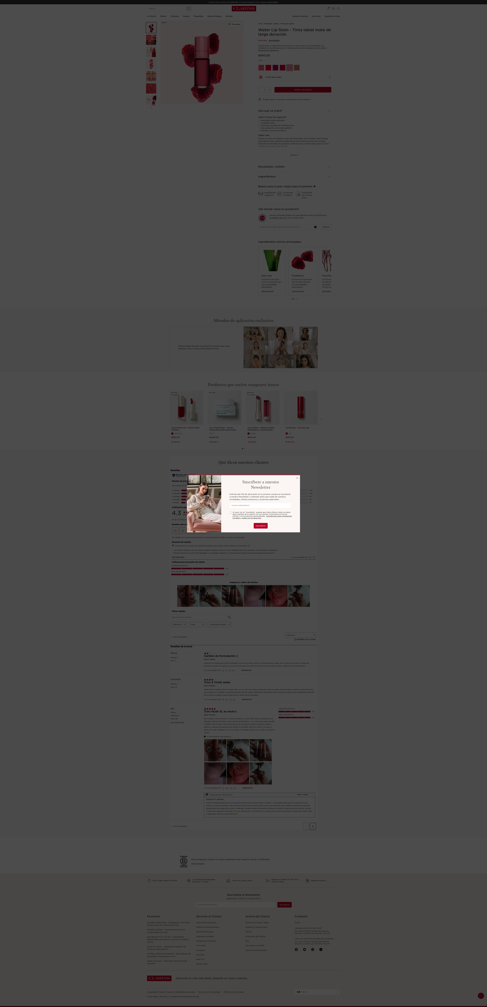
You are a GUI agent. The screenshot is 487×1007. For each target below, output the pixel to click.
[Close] (297, 478)
